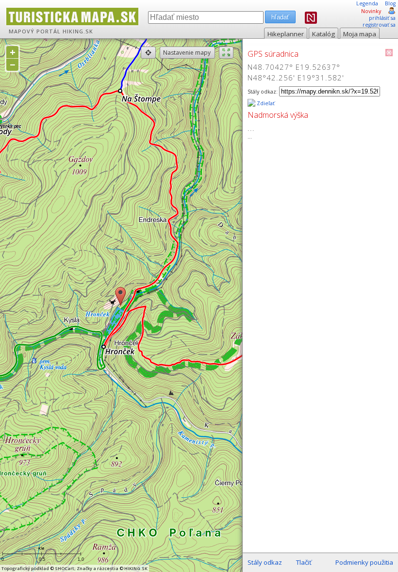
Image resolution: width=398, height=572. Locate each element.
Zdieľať (265, 103)
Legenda (367, 3)
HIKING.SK (78, 31)
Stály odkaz (265, 562)
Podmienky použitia (364, 562)
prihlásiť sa (382, 18)
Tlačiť (304, 562)
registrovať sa (379, 24)
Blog (390, 3)
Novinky (371, 11)
